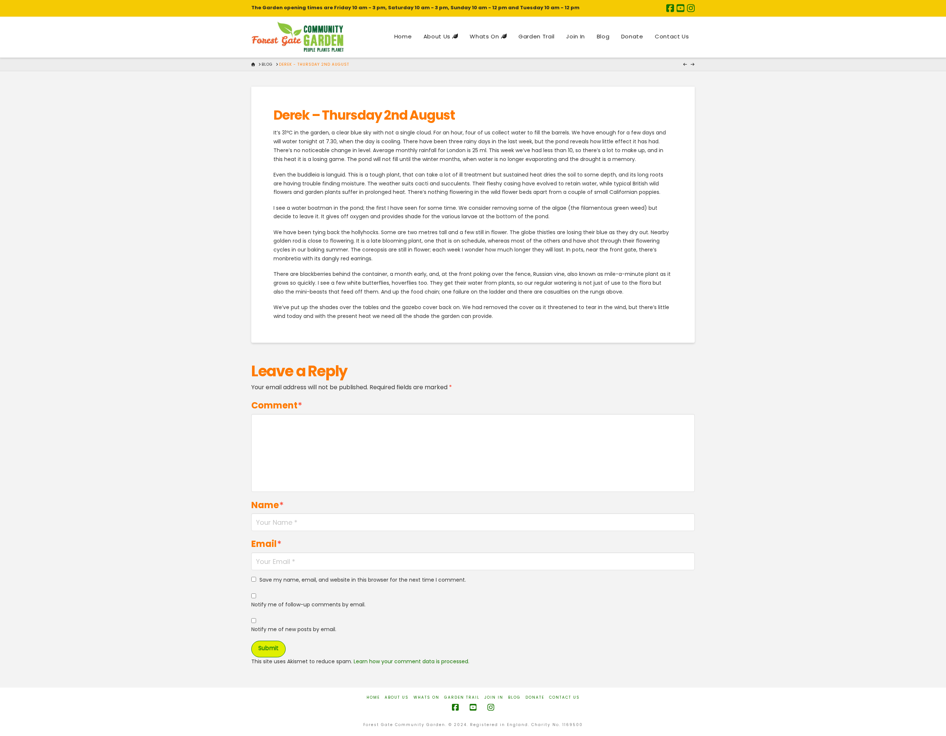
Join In (493, 697)
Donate (534, 697)
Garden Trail (462, 697)
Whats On (426, 697)
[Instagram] (691, 8)
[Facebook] (670, 8)
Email (266, 544)
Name (267, 505)
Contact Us (564, 697)
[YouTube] (680, 8)
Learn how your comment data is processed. (411, 661)
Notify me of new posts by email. (293, 629)
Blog (514, 697)
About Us (397, 697)
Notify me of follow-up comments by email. (308, 604)
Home (373, 697)
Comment (276, 405)
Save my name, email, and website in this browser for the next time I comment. (362, 579)
